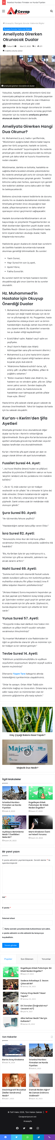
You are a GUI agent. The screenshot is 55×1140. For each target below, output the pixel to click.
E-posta (6, 908)
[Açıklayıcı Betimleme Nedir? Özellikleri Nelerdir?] (14, 822)
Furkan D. (10, 46)
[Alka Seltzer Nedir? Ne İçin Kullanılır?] (10, 1022)
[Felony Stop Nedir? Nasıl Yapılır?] (10, 997)
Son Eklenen (27, 959)
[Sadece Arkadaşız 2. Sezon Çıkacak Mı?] (10, 984)
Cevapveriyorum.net (27, 1116)
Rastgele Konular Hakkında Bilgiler (29, 23)
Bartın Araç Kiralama (13, 1059)
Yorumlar (46, 959)
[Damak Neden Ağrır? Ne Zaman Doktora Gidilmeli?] (41, 1080)
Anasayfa (9, 23)
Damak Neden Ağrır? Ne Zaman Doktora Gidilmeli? (39, 1092)
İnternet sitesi (8, 918)
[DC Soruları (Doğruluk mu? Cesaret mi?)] (10, 1009)
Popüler (8, 959)
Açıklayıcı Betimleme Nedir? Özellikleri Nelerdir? (13, 834)
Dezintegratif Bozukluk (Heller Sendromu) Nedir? (28, 2)
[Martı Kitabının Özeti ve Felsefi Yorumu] (41, 822)
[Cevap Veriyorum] (18, 11)
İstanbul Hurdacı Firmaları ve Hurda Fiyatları (11, 805)
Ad (4, 897)
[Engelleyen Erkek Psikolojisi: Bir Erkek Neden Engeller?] (41, 793)
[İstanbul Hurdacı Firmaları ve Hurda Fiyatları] (14, 793)
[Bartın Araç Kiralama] (14, 1050)
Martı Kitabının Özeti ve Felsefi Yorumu (39, 833)
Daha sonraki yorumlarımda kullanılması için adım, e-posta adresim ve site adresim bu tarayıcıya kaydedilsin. (26, 933)
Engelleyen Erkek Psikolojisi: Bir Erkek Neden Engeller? (38, 805)
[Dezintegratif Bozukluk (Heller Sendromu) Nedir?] (14, 1080)
